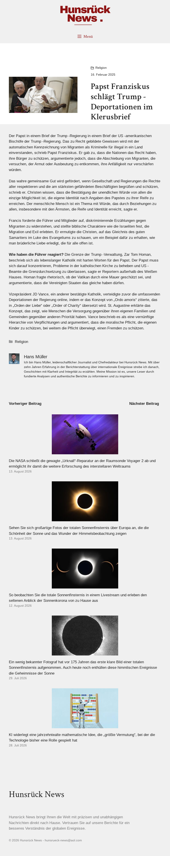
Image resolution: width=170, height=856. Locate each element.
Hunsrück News (36, 794)
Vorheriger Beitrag (25, 403)
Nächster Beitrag (144, 403)
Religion (101, 67)
